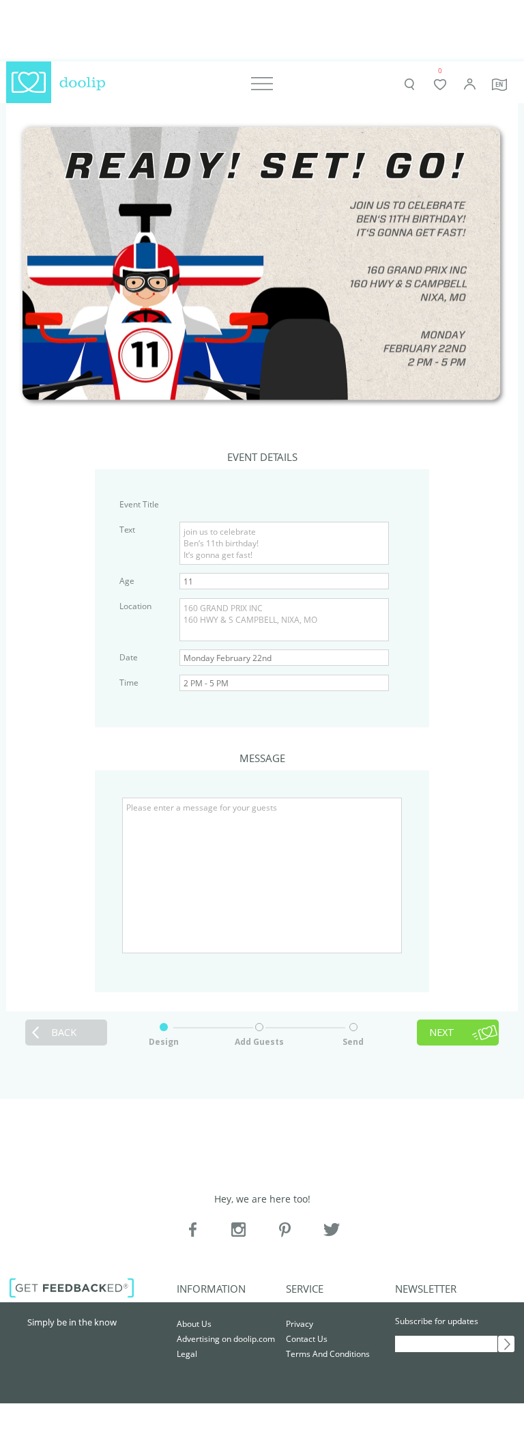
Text (127, 529)
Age (126, 581)
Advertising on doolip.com (226, 1339)
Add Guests (259, 1042)
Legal (187, 1354)
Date (128, 657)
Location (135, 606)
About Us (194, 1324)
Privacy (299, 1324)
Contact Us (307, 1339)
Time (129, 682)
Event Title (139, 504)
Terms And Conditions (328, 1354)
